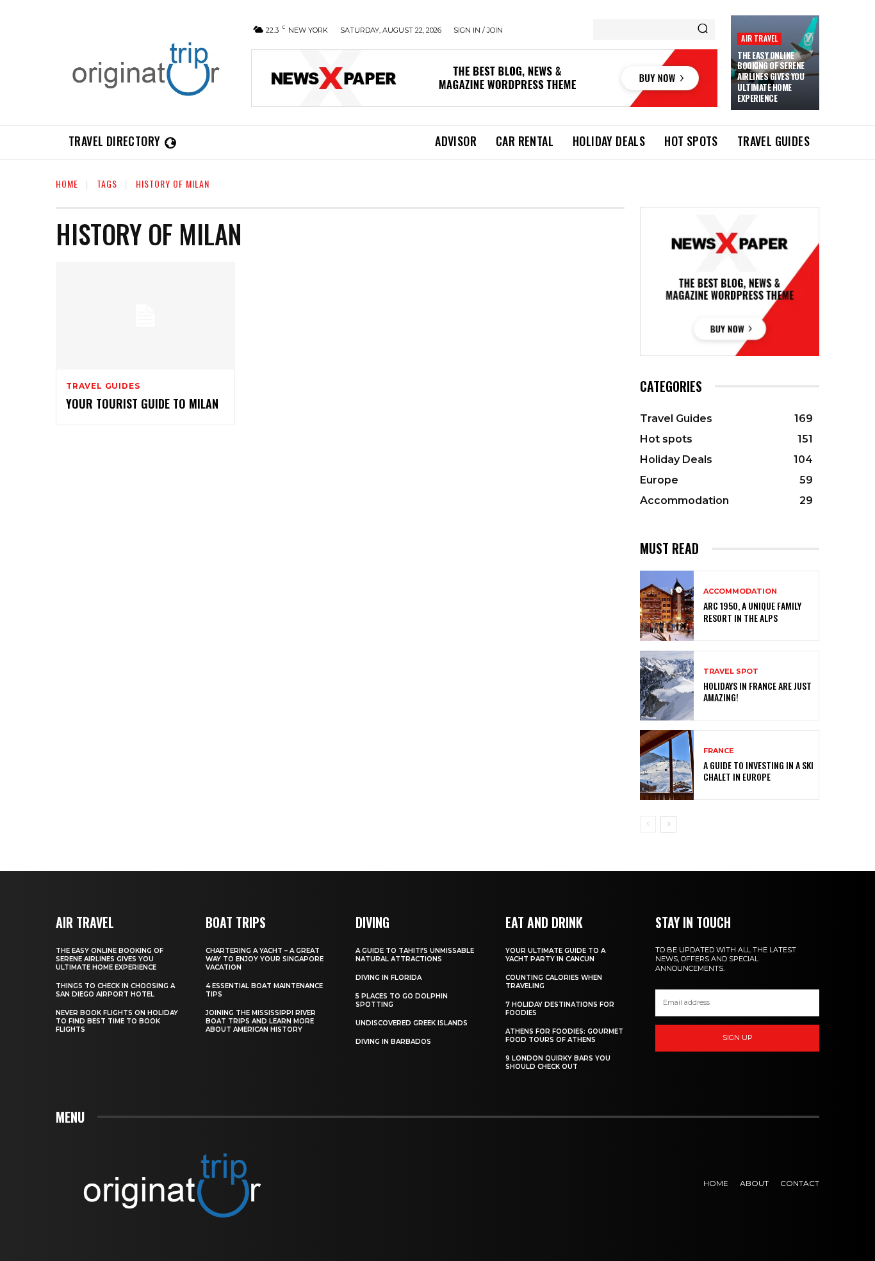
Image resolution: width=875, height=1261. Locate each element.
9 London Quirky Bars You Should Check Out (557, 1062)
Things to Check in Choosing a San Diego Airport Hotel (115, 990)
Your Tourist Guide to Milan (142, 403)
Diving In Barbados (393, 1041)
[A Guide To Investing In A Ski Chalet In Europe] (667, 765)
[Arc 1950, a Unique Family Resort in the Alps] (667, 605)
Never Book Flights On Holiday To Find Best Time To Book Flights (117, 1021)
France (718, 750)
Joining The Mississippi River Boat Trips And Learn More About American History (261, 1021)
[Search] (703, 29)
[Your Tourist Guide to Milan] (145, 316)
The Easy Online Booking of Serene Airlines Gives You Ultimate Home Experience (771, 77)
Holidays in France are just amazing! (757, 691)
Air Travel (759, 38)
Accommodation (740, 591)
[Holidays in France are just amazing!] (667, 685)
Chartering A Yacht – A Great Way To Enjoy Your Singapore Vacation (264, 959)
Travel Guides (103, 386)
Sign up (738, 1037)
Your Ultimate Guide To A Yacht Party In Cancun (555, 955)
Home (67, 183)
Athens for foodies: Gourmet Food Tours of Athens (564, 1035)
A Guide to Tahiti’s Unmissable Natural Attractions (415, 955)
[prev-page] (648, 824)
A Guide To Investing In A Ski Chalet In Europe (758, 770)
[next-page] (668, 824)
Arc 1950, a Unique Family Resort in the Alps (752, 611)
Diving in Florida (388, 977)
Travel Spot (730, 671)
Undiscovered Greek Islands (412, 1023)
